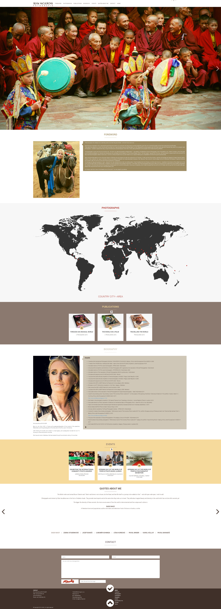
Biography (86, 3)
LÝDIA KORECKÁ (119, 533)
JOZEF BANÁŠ (87, 533)
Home (118, 3)
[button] (16, 68)
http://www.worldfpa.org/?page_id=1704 (97, 398)
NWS (43, 607)
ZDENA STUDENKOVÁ (71, 533)
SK (171, 0)
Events (94, 3)
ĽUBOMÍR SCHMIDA (103, 533)
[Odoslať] (110, 588)
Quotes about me (103, 3)
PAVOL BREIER (134, 533)
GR (175, 0)
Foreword (58, 3)
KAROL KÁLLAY (148, 533)
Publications (77, 3)
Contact (112, 3)
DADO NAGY (55, 533)
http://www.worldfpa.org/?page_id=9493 (97, 415)
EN (173, 0)
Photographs (67, 3)
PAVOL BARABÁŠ (164, 533)
